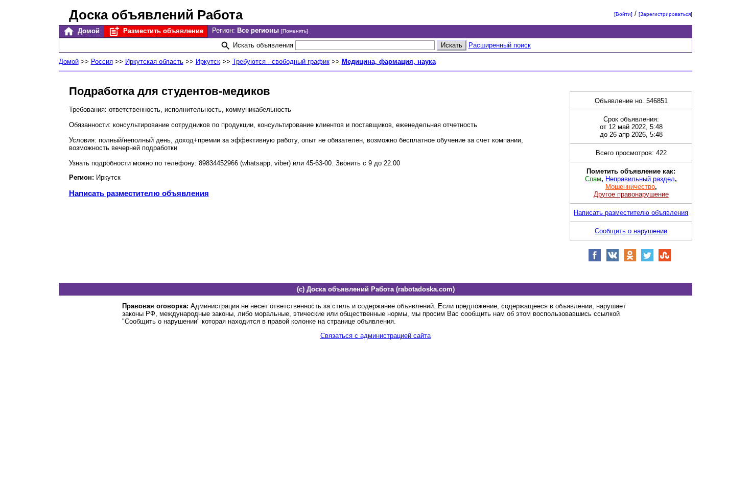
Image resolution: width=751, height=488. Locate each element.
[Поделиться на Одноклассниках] (630, 259)
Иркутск (208, 61)
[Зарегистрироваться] (665, 14)
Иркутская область (154, 61)
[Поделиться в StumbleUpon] (665, 259)
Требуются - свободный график (281, 61)
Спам (593, 179)
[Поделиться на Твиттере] (647, 259)
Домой (88, 31)
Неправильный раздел (640, 179)
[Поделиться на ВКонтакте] (612, 259)
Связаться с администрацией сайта (375, 335)
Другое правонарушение (631, 194)
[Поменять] (294, 31)
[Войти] (623, 14)
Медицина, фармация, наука (389, 61)
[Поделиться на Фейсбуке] (595, 259)
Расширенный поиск (499, 45)
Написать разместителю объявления (139, 193)
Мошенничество (630, 186)
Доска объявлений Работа (156, 15)
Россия (102, 61)
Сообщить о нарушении (631, 231)
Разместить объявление (162, 31)
